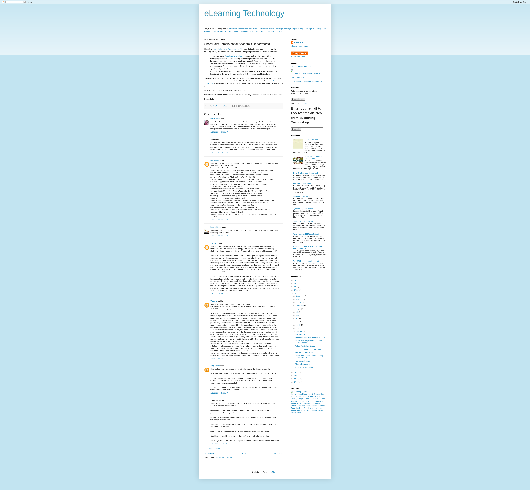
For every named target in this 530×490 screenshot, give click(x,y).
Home (244, 454)
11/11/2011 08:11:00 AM (219, 444)
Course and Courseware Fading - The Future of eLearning (307, 247)
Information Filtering (302, 361)
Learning (294, 394)
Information (302, 396)
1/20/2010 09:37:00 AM (219, 236)
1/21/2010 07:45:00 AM (219, 393)
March (298, 325)
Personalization (304, 406)
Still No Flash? (300, 334)
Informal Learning (275, 29)
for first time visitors (298, 57)
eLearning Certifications (304, 353)
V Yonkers (214, 243)
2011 (296, 290)
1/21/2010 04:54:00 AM (219, 358)
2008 (296, 375)
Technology (308, 399)
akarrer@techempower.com (301, 67)
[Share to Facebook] (245, 106)
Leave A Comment (311, 140)
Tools (314, 396)
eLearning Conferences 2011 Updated (313, 157)
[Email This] (237, 106)
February (299, 328)
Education (295, 408)
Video (293, 410)
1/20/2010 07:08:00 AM (219, 153)
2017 (296, 280)
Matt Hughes (215, 119)
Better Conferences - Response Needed (308, 173)
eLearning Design (289, 29)
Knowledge (318, 408)
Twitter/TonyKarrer (298, 77)
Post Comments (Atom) (223, 457)
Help (322, 394)
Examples (314, 406)
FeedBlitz (304, 103)
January (299, 332)
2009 (296, 372)
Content (294, 401)
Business (321, 406)
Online (320, 401)
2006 (296, 382)
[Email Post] (233, 106)
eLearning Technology (244, 13)
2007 (296, 379)
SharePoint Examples (233, 56)
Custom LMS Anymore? (304, 367)
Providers (298, 403)
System (320, 410)
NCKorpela (214, 160)
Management (313, 401)
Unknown (214, 301)
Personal (294, 406)
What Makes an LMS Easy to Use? (306, 234)
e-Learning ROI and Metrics (272, 31)
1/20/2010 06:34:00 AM (219, 132)
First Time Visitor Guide (302, 184)
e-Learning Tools (226, 31)
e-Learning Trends (236, 29)
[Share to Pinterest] (248, 106)
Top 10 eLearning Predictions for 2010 (228, 49)
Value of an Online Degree (305, 346)
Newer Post (209, 454)
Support (314, 410)
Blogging (305, 394)
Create (309, 396)
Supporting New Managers (303, 196)
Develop (317, 394)
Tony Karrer (217, 106)
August (298, 309)
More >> (298, 413)
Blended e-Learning (211, 31)
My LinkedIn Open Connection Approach (306, 73)
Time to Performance (303, 364)
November (300, 299)
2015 (296, 283)
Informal (294, 396)
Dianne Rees (215, 227)
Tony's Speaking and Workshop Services (306, 81)
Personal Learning (261, 29)
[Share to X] (243, 106)
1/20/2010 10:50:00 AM (219, 294)
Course (304, 401)
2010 (296, 293)
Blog (300, 394)
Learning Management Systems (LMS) (247, 31)
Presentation (318, 403)
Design (300, 399)
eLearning (316, 399)
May (297, 319)
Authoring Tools (302, 29)
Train (318, 396)
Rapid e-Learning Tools (317, 29)
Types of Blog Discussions (303, 209)
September (300, 306)
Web (293, 403)
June (298, 315)
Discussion (307, 410)
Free (293, 413)
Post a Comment (214, 449)
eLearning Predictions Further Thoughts (310, 338)
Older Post (278, 454)
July (297, 312)
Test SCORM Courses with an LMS (306, 261)
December (300, 296)
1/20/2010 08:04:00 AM (219, 220)
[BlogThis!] (240, 106)
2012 (296, 287)
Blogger (275, 472)
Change (306, 403)
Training (294, 399)
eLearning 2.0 (248, 29)
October (299, 302)
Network (299, 410)
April (298, 322)
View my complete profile (300, 46)
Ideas (301, 408)
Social (323, 399)
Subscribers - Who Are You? (303, 221)
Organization (308, 408)
